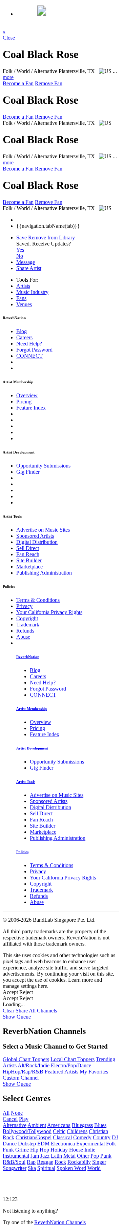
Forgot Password (34, 350)
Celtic (59, 1131)
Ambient (36, 1125)
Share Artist (28, 268)
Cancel (10, 1119)
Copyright (27, 618)
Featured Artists (61, 1071)
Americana (58, 1125)
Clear (8, 1010)
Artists (23, 286)
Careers (24, 337)
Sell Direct (27, 548)
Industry (32, 292)
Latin (56, 1156)
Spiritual (46, 1168)
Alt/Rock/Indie (33, 1065)
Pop (94, 1156)
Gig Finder (28, 472)
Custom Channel (21, 1078)
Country (101, 1137)
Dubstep (27, 1143)
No (19, 256)
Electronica (63, 1143)
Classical (62, 1137)
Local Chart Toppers (72, 1059)
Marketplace (29, 566)
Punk (105, 1156)
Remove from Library (51, 237)
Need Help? (29, 343)
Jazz (44, 1156)
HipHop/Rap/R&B (23, 1071)
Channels (47, 1010)
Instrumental (16, 1156)
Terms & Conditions (38, 600)
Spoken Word (71, 1168)
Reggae (45, 1162)
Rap (31, 1162)
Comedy (82, 1137)
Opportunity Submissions (43, 466)
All (6, 1113)
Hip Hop (39, 1150)
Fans (21, 298)
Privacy (24, 606)
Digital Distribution (37, 542)
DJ (115, 1137)
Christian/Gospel (34, 1137)
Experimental (90, 1143)
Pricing (24, 401)
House (76, 1150)
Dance (10, 1143)
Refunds (25, 631)
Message (25, 262)
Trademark (27, 624)
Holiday (59, 1150)
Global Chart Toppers (26, 1059)
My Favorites (94, 1071)
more (8, 77)
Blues (100, 1125)
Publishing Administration (44, 573)
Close (9, 38)
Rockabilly (79, 1162)
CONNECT (29, 356)
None (17, 1113)
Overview (27, 395)
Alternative (14, 1125)
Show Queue (17, 1017)
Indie (89, 1150)
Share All (26, 1010)
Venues (24, 304)
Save (21, 237)
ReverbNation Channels (60, 1222)
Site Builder (29, 560)
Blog (21, 331)
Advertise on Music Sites (43, 530)
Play (23, 1119)
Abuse (23, 637)
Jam (34, 1156)
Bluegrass (82, 1125)
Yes (20, 250)
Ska (32, 1168)
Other (83, 1156)
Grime (22, 1150)
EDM (43, 1143)
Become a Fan (18, 83)
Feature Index (31, 408)
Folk (111, 1143)
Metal (69, 1156)
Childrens (77, 1131)
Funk (8, 1150)
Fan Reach (27, 554)
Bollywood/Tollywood (27, 1131)
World (94, 1168)
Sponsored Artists (35, 536)
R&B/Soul (14, 1162)
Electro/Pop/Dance (71, 1065)
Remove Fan (48, 83)
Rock (60, 1162)
